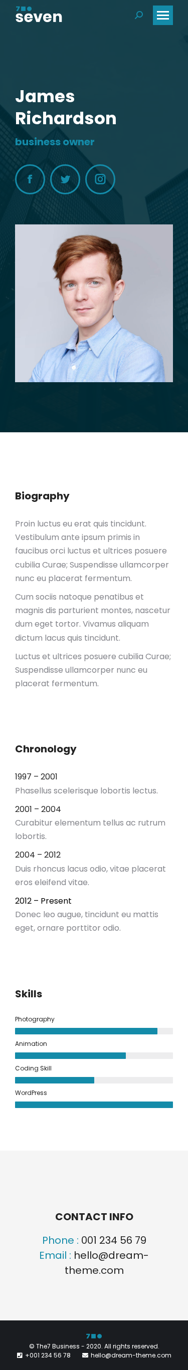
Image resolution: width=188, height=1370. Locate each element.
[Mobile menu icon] (163, 15)
